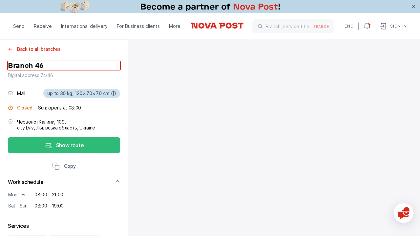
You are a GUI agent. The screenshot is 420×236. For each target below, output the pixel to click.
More (174, 26)
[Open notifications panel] (367, 26)
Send (19, 26)
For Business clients (138, 26)
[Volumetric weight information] (113, 93)
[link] (210, 6)
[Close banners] (413, 6)
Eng (349, 26)
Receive (43, 26)
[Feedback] (403, 213)
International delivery (84, 26)
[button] (64, 166)
